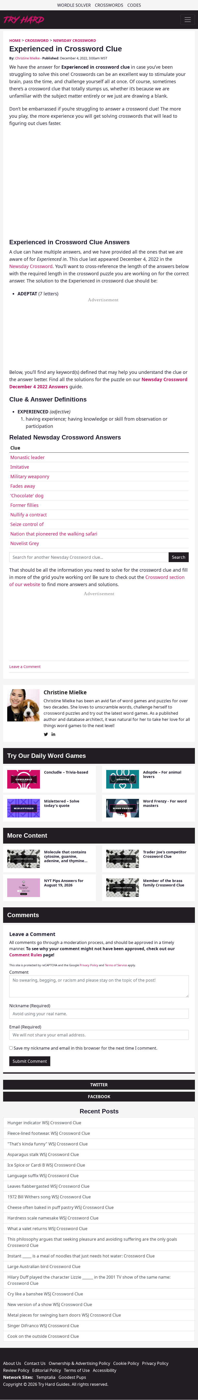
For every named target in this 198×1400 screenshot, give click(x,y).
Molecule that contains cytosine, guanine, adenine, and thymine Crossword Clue (65, 859)
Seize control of (27, 524)
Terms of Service (116, 965)
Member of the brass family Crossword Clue (163, 882)
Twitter (99, 1085)
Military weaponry (29, 476)
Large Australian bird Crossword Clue (43, 1266)
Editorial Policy (46, 1370)
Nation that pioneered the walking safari (53, 534)
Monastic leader (27, 457)
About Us (12, 1363)
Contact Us (35, 1363)
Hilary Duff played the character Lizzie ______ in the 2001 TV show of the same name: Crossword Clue (88, 1280)
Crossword (37, 40)
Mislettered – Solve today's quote (61, 803)
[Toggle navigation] (187, 19)
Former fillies (24, 505)
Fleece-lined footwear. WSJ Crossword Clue (48, 1133)
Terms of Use (77, 1370)
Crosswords (109, 5)
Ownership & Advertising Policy (79, 1363)
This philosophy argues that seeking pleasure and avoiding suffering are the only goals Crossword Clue (92, 1242)
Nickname (29, 1006)
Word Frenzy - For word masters (165, 803)
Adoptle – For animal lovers (162, 774)
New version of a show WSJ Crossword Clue (49, 1304)
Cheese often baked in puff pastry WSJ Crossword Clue (60, 1207)
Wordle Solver (74, 5)
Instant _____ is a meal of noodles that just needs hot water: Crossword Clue (81, 1256)
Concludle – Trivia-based (66, 772)
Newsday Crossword (74, 40)
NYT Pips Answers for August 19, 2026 (64, 882)
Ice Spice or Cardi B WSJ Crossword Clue (46, 1165)
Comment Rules (25, 955)
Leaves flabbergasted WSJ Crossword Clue (48, 1186)
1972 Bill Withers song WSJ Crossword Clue (49, 1197)
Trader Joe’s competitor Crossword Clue (165, 854)
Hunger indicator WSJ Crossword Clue (44, 1123)
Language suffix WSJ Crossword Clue (43, 1175)
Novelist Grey (24, 543)
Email (25, 1027)
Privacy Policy (89, 965)
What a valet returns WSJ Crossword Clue (47, 1228)
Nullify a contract (28, 515)
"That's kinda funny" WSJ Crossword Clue (47, 1144)
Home (15, 40)
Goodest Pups (72, 1377)
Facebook (99, 1096)
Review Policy (16, 1370)
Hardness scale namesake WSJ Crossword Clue (52, 1218)
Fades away (22, 486)
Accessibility (104, 1370)
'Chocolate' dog (27, 495)
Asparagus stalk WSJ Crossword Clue (43, 1154)
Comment (19, 972)
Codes (134, 5)
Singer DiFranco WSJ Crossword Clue (43, 1325)
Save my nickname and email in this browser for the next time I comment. (85, 1048)
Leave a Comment (24, 666)
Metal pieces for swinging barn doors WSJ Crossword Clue (64, 1315)
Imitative (19, 467)
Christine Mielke (27, 58)
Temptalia (45, 1377)
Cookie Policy (126, 1363)
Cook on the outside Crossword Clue (43, 1336)
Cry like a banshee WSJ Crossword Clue (45, 1294)
